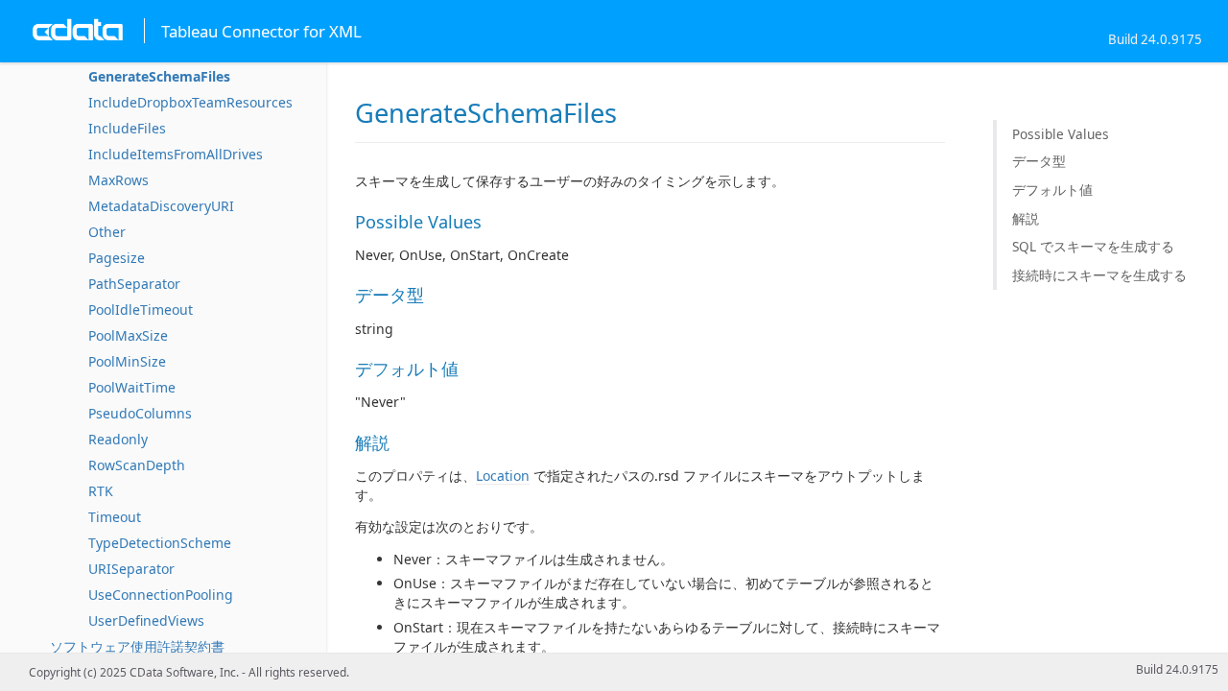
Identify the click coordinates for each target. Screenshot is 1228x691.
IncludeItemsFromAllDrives (175, 154)
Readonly (118, 439)
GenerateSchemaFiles (159, 76)
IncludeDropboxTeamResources (190, 102)
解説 (1025, 218)
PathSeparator (134, 283)
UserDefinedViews (146, 620)
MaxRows (118, 180)
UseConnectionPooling (160, 594)
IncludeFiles (127, 128)
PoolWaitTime (132, 387)
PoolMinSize (127, 361)
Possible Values (1060, 134)
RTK (100, 491)
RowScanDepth (136, 465)
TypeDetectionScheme (159, 543)
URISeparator (131, 569)
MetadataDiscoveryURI (161, 206)
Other (107, 232)
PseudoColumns (140, 413)
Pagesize (116, 258)
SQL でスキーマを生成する (1093, 246)
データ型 (1039, 161)
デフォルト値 (1052, 189)
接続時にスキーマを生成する (1099, 275)
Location (503, 475)
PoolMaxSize (128, 335)
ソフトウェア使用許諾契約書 (137, 646)
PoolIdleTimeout (140, 309)
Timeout (114, 517)
